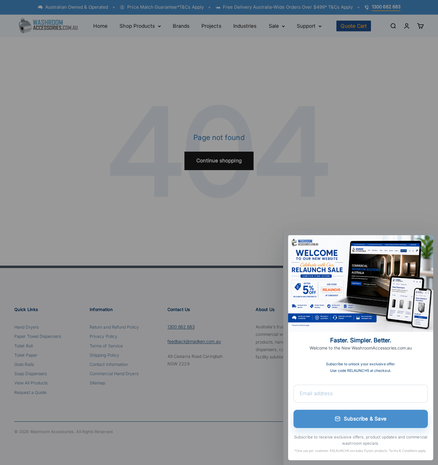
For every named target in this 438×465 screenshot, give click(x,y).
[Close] (421, 247)
